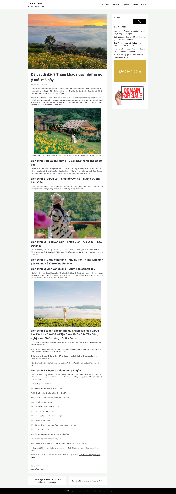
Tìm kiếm (117, 17)
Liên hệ (144, 5)
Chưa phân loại (43, 466)
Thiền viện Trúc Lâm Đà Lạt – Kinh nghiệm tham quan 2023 (48, 481)
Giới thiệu (115, 5)
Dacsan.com (35, 3)
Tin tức (135, 5)
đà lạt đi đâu (39, 469)
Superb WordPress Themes (103, 491)
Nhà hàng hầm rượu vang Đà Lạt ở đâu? (87, 481)
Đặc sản (126, 5)
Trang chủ (105, 5)
